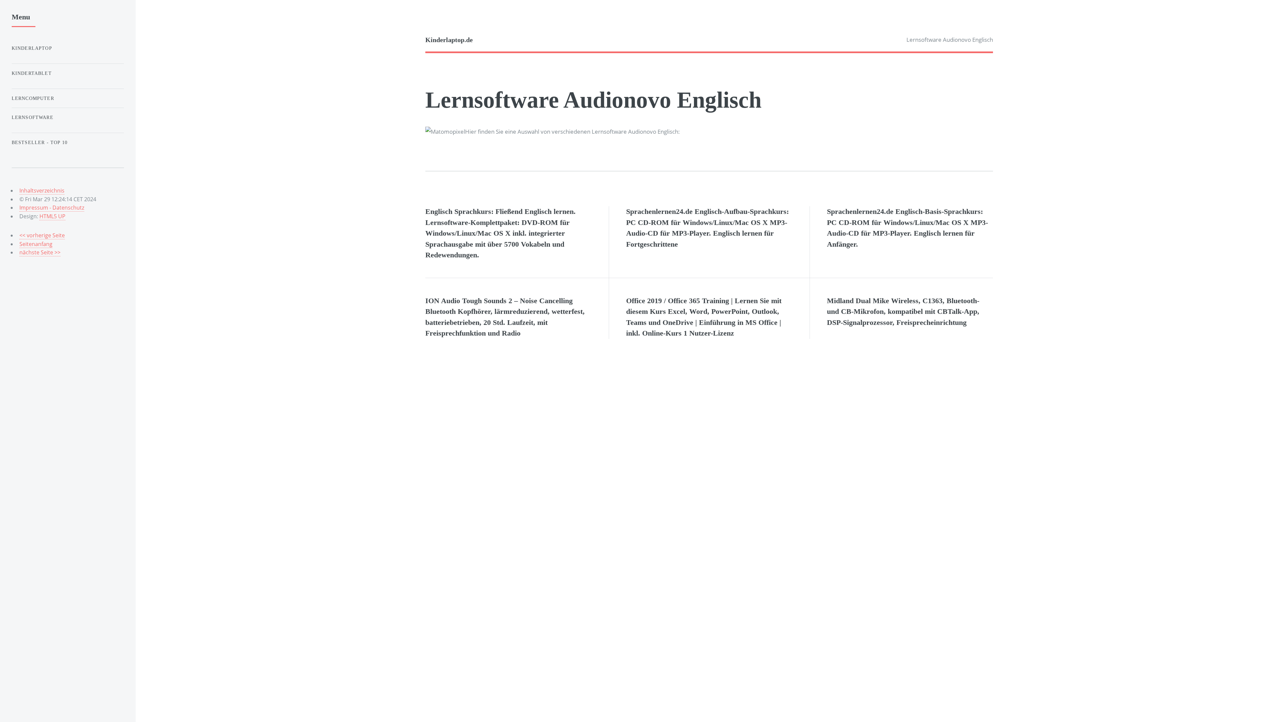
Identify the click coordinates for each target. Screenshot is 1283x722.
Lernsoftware (32, 117)
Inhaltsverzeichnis (41, 190)
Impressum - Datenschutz (51, 207)
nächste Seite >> (39, 252)
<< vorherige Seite (42, 235)
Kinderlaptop (32, 48)
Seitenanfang (35, 244)
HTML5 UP (52, 216)
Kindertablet (32, 73)
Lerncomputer (33, 98)
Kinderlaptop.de (449, 39)
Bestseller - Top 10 (39, 142)
